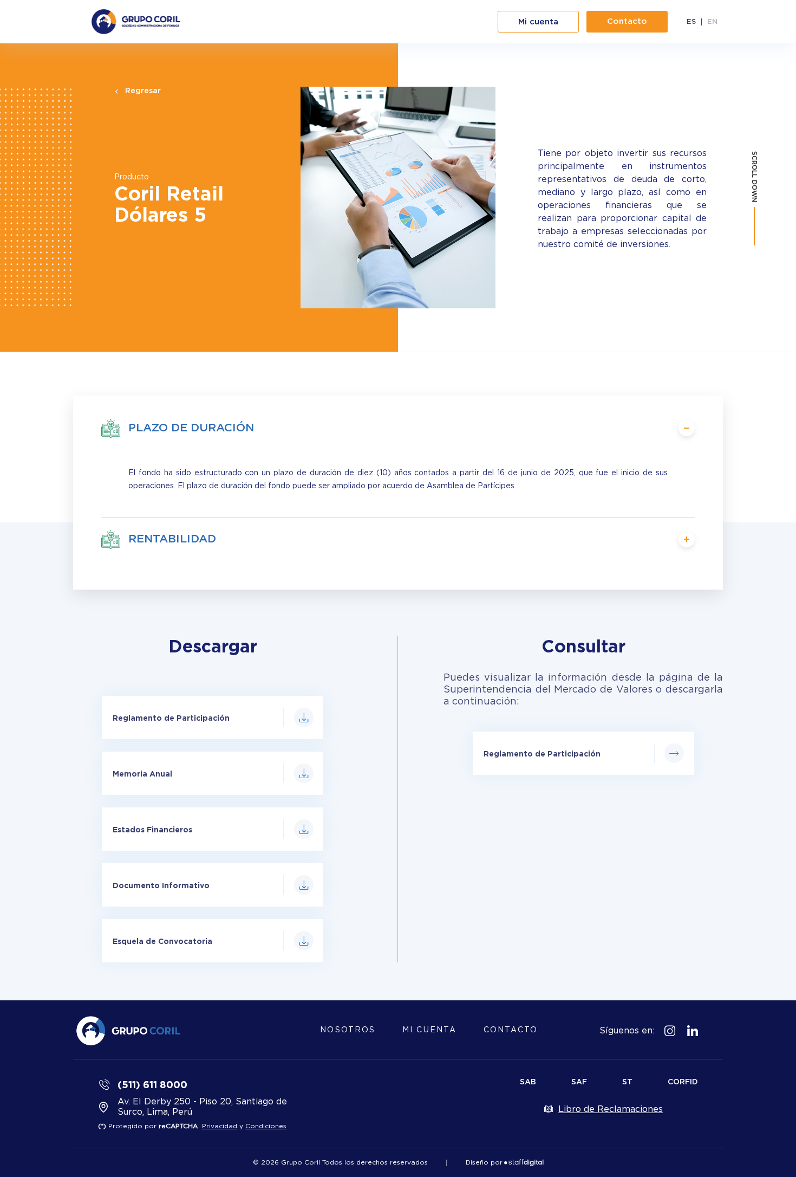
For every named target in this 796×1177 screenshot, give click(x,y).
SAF (579, 1082)
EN (712, 21)
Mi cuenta (429, 1030)
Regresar (143, 91)
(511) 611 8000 (152, 1084)
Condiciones (265, 1126)
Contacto (511, 1030)
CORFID (683, 1082)
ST (627, 1082)
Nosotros (347, 1030)
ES (691, 21)
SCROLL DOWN (754, 176)
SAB (528, 1082)
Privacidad (219, 1126)
